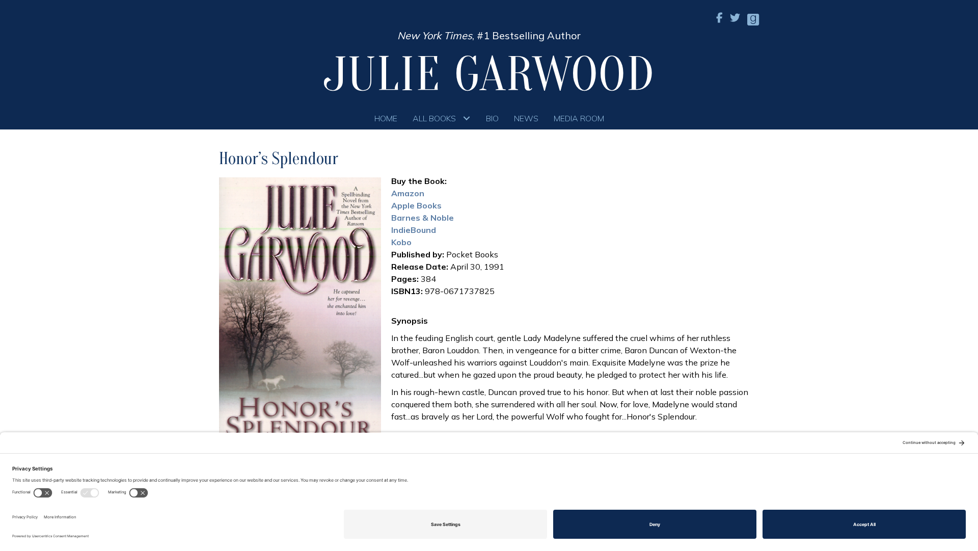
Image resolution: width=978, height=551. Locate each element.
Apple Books (416, 205)
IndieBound (413, 230)
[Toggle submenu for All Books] (466, 118)
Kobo (401, 242)
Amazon (407, 193)
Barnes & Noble (422, 218)
